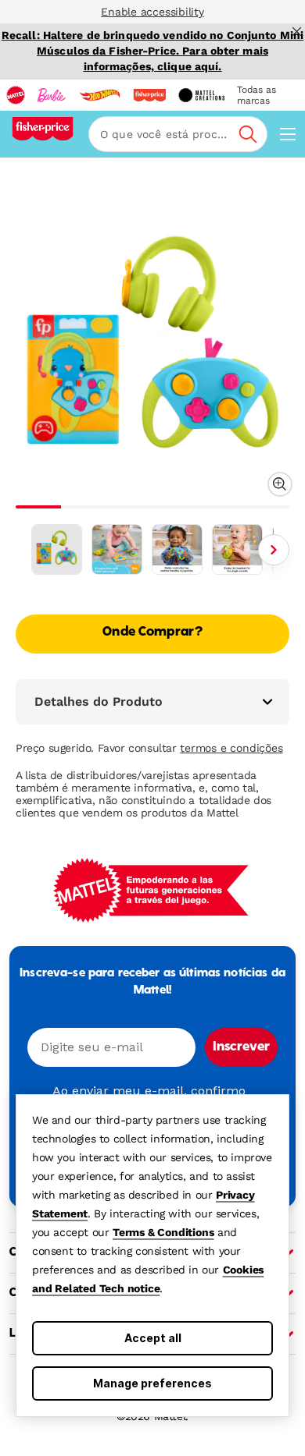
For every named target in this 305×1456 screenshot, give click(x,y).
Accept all (152, 1337)
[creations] (201, 95)
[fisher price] (149, 95)
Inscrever (241, 1047)
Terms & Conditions (163, 1232)
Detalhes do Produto (98, 701)
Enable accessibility (152, 11)
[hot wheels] (99, 95)
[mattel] (15, 95)
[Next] (273, 549)
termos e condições (231, 748)
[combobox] (177, 134)
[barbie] (51, 95)
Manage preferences (152, 1383)
